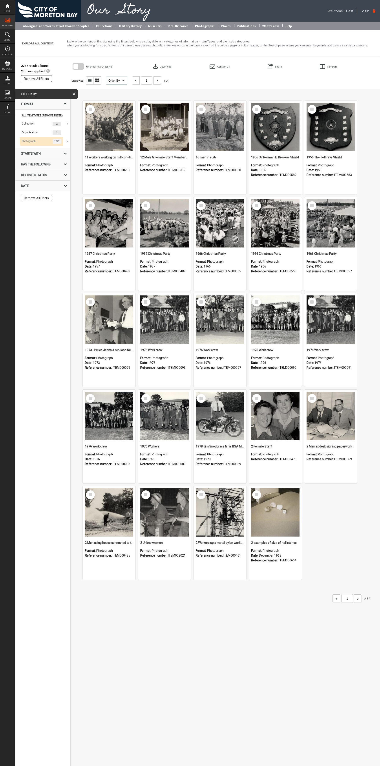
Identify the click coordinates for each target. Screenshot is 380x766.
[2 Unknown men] (164, 512)
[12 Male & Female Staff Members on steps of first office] (164, 127)
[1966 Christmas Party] (220, 223)
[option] (43, 124)
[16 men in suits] (220, 127)
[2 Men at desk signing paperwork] (331, 416)
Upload (7, 98)
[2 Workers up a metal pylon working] (220, 512)
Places (226, 26)
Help (288, 26)
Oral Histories (178, 26)
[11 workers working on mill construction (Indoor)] (109, 127)
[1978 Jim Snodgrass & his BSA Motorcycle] (220, 416)
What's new (270, 26)
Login (7, 83)
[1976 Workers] (164, 416)
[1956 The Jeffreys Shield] (331, 127)
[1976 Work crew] (164, 319)
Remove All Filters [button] (36, 79)
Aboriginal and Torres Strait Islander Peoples (56, 26)
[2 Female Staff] (275, 416)
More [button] (7, 112)
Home (7, 10)
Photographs (205, 26)
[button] (219, 66)
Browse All (7, 25)
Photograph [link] (29, 141)
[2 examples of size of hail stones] (275, 512)
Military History (130, 26)
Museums (155, 26)
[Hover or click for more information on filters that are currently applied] (48, 71)
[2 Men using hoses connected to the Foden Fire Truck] (109, 512)
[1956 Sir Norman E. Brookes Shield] (275, 127)
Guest (348, 10)
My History (7, 54)
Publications (246, 26)
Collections (104, 26)
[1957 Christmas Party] (109, 223)
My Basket (7, 69)
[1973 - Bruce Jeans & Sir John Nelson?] (109, 319)
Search (7, 39)
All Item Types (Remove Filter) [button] (42, 115)
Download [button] (162, 66)
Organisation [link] (30, 132)
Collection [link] (28, 123)
